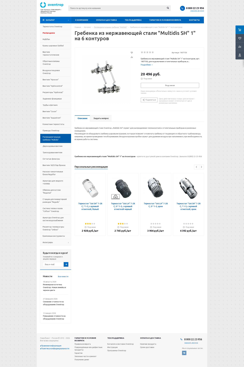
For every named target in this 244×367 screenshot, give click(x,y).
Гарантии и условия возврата (165, 20)
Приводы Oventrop (51, 130)
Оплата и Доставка (106, 20)
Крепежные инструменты (54, 236)
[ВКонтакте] (184, 353)
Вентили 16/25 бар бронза (54, 165)
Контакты (194, 20)
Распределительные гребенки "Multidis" (51, 138)
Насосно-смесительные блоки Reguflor (53, 173)
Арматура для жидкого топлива (53, 182)
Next (201, 167)
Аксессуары (48, 242)
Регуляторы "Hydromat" (53, 92)
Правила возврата (83, 344)
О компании (81, 20)
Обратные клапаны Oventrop (51, 62)
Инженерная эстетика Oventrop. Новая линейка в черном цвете (54, 287)
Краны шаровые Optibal (53, 46)
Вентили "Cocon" (50, 111)
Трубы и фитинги (50, 105)
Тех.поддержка (133, 20)
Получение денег (82, 359)
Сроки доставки (147, 347)
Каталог (50, 20)
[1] (142, 52)
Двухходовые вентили (52, 146)
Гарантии (78, 353)
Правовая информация (51, 346)
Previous (196, 167)
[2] (144, 52)
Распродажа (49, 33)
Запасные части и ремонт (86, 356)
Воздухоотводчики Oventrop (51, 71)
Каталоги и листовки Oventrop (120, 344)
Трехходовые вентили (52, 152)
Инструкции (112, 347)
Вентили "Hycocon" (51, 80)
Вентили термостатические (51, 53)
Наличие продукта (148, 344)
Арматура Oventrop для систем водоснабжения (53, 219)
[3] (147, 52)
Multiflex (46, 39)
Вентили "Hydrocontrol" (53, 86)
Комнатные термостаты (53, 124)
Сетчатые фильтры (51, 159)
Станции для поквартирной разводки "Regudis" (55, 200)
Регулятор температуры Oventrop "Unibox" (53, 228)
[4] (150, 52)
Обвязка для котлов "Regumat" (52, 191)
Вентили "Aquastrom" (52, 118)
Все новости (63, 276)
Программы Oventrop (116, 350)
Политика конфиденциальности (55, 348)
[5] (153, 52)
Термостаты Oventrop (52, 26)
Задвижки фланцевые (52, 99)
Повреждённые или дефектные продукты (88, 348)
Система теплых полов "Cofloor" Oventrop (53, 209)
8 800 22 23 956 (195, 8)
